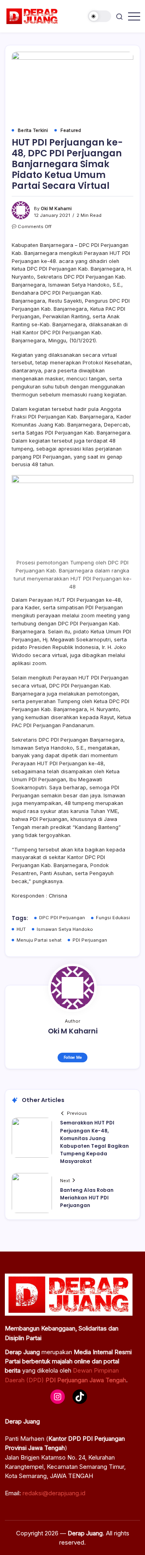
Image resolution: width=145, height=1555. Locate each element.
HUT (21, 929)
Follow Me (73, 1057)
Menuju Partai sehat (39, 940)
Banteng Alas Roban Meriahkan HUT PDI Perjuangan (87, 1198)
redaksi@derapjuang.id (54, 1493)
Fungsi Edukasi (113, 917)
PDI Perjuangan (89, 940)
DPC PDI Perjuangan (62, 917)
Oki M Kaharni (56, 208)
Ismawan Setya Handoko (65, 929)
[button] (99, 16)
